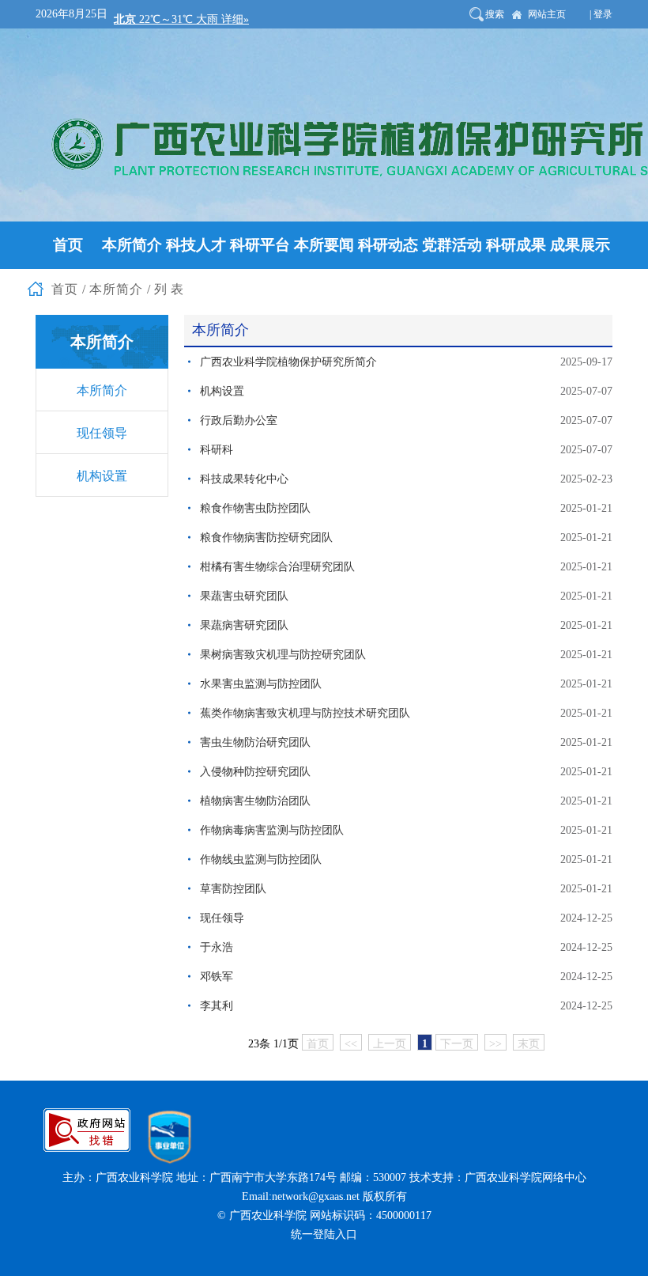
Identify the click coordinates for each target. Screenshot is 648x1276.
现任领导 (102, 433)
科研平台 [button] (260, 245)
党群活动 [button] (452, 245)
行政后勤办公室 (238, 420)
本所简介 (102, 390)
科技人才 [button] (196, 245)
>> (495, 1044)
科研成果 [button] (516, 245)
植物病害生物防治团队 (255, 801)
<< (351, 1044)
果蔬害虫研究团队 (244, 596)
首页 (318, 1044)
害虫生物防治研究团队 (255, 742)
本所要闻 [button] (324, 245)
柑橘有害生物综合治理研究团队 (277, 567)
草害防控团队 (233, 889)
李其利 (216, 1006)
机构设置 (102, 476)
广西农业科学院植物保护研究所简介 (288, 362)
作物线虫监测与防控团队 (261, 859)
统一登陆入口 (324, 1234)
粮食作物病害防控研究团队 (266, 537)
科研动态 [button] (388, 245)
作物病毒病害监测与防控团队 (272, 830)
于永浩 (216, 947)
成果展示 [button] (580, 245)
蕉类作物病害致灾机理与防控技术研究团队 (305, 713)
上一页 (389, 1044)
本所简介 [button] (132, 245)
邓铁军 (216, 977)
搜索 (494, 14)
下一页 (456, 1044)
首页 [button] (68, 245)
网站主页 (547, 14)
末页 (529, 1044)
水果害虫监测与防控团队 (261, 684)
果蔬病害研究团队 (244, 625)
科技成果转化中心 (244, 479)
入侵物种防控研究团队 (255, 772)
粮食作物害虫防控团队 (255, 508)
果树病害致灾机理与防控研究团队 (283, 655)
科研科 (216, 450)
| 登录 (601, 14)
